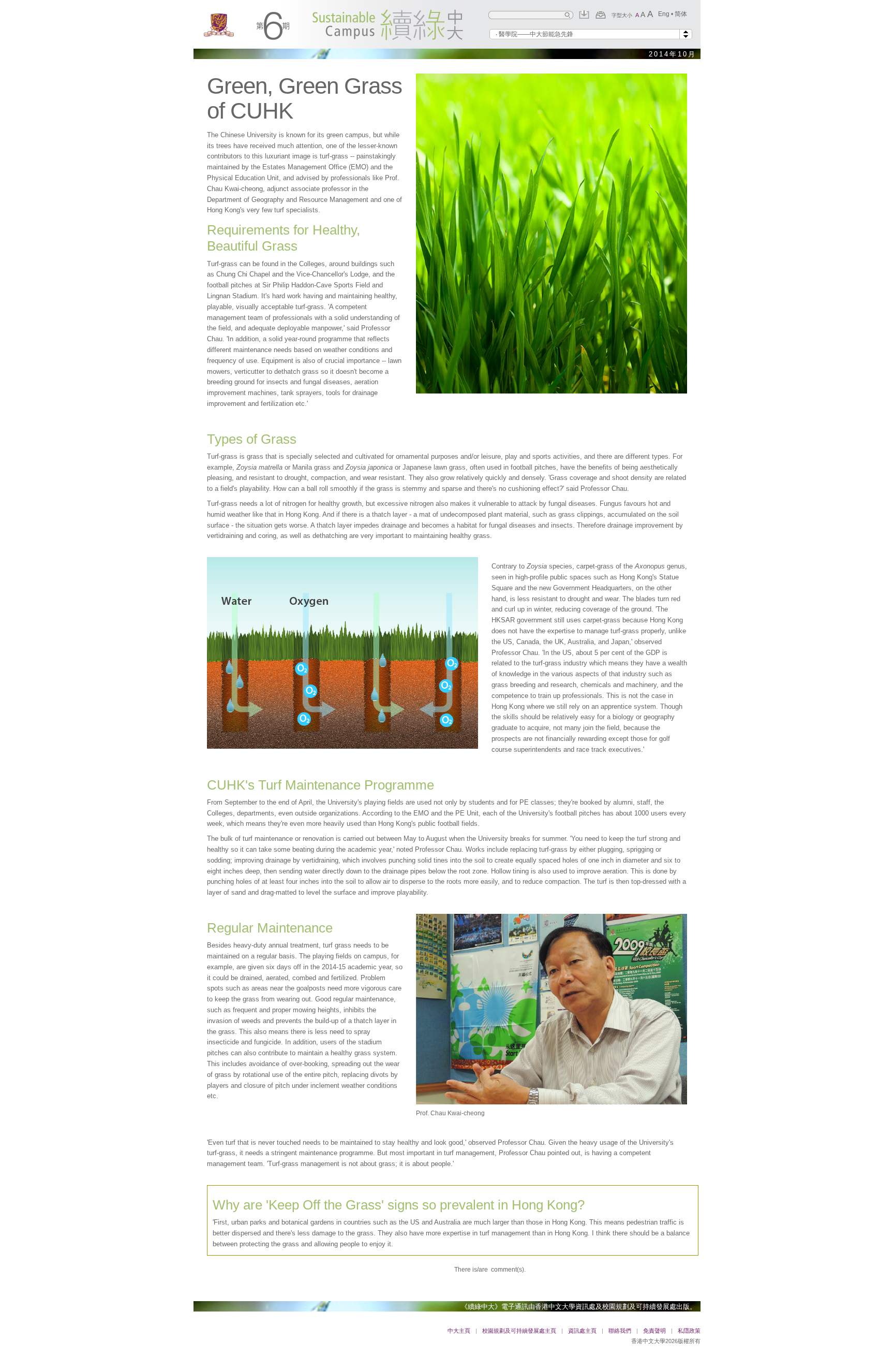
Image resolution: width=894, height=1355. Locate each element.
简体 (681, 14)
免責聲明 (654, 1331)
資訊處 (585, 1306)
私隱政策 (689, 1331)
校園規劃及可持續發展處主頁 (519, 1331)
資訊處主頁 (582, 1331)
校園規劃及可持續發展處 (639, 1306)
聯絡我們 (619, 1331)
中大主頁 (459, 1331)
